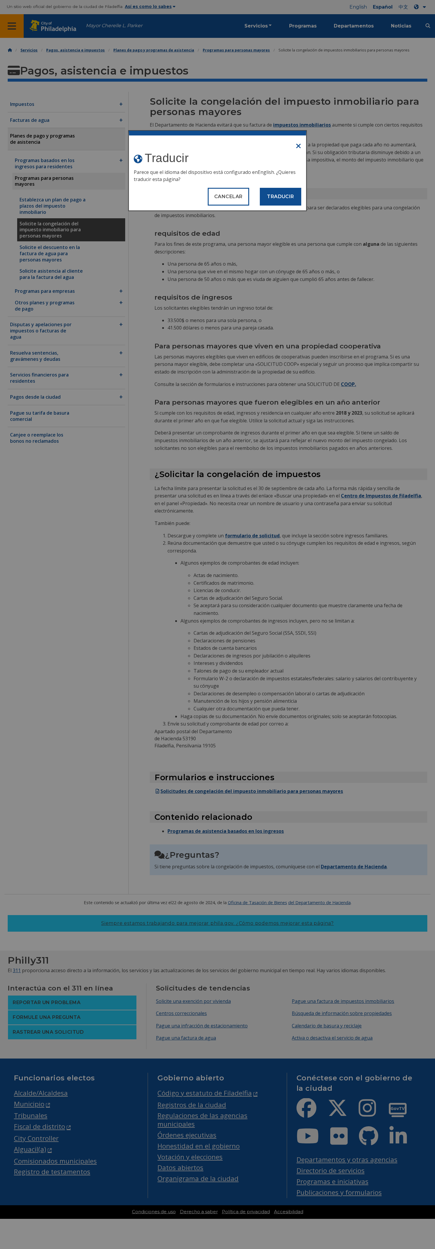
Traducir (280, 196)
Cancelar (228, 196)
